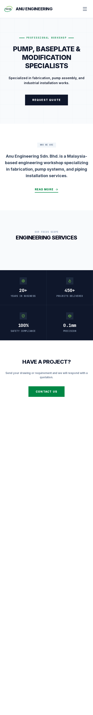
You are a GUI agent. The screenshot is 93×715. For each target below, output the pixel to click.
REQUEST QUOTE (46, 100)
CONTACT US (46, 391)
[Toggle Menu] (84, 8)
